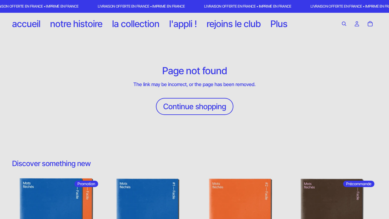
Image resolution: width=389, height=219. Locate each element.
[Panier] (370, 23)
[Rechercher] (344, 23)
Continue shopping (194, 106)
